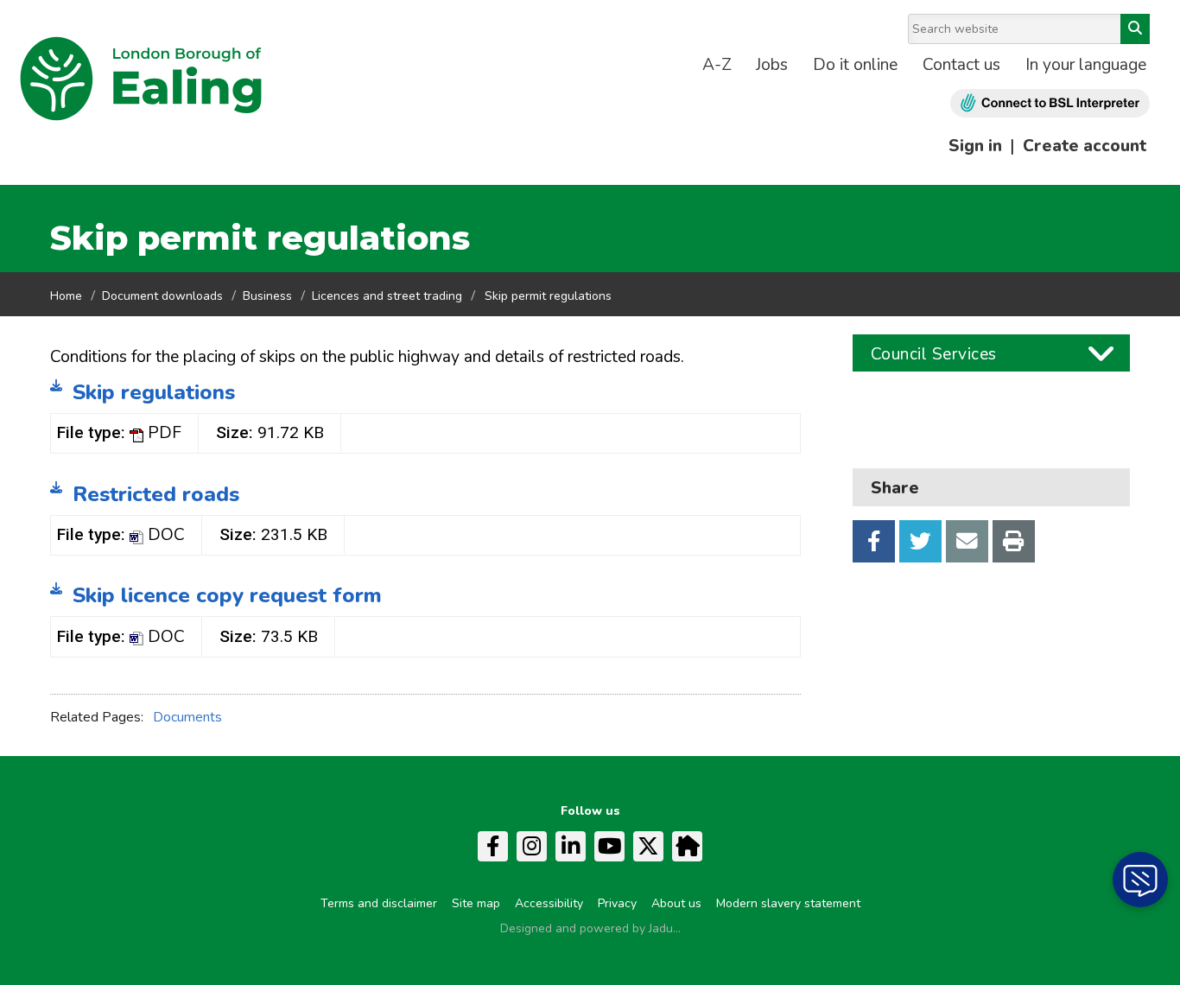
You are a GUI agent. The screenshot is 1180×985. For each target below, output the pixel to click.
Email (967, 541)
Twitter (920, 541)
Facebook (874, 541)
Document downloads (162, 296)
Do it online (855, 65)
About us (676, 903)
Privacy (617, 903)
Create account (1084, 146)
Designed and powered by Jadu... (590, 928)
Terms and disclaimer (378, 903)
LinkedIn (570, 846)
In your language (1085, 65)
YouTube (609, 846)
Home (66, 296)
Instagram (532, 846)
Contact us (961, 65)
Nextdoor (687, 846)
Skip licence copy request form (227, 595)
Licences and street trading (387, 296)
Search (1135, 29)
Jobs (772, 65)
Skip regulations (154, 392)
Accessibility (549, 903)
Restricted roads (156, 494)
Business (267, 296)
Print (1014, 541)
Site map (476, 903)
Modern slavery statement (788, 903)
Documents (187, 717)
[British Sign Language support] (1050, 103)
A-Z (717, 65)
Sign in (975, 146)
